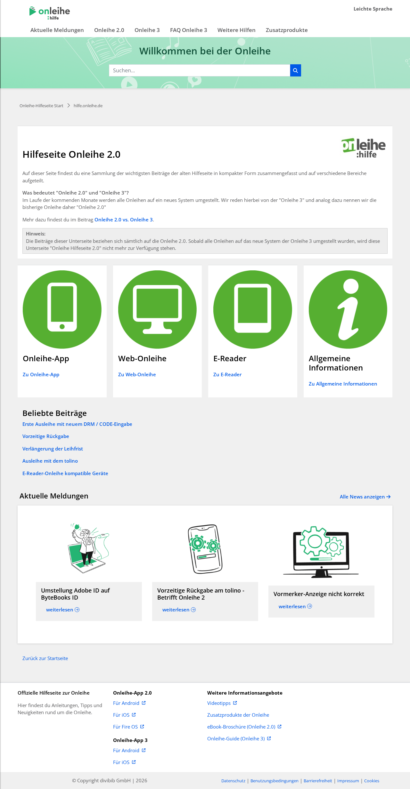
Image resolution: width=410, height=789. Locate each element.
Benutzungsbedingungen (274, 781)
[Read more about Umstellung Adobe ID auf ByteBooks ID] (89, 549)
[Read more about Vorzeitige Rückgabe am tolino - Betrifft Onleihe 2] (205, 549)
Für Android (126, 703)
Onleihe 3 (147, 30)
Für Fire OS (125, 727)
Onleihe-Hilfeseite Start (41, 105)
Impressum (348, 781)
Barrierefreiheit (318, 781)
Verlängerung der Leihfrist (52, 448)
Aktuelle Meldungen (57, 30)
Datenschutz (233, 781)
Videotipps (219, 703)
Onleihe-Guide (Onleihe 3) (236, 739)
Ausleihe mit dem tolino (50, 461)
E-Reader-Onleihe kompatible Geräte (65, 473)
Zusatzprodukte (287, 30)
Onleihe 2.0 (109, 30)
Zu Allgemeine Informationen (343, 383)
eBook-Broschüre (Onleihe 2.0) (241, 727)
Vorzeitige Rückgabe (45, 436)
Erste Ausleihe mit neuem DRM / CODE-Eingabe (77, 424)
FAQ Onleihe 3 (188, 30)
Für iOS (121, 715)
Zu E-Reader (227, 374)
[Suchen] (295, 70)
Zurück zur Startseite (45, 658)
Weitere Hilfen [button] (236, 30)
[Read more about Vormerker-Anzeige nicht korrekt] (321, 552)
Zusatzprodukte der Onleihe (238, 715)
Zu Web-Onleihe (137, 374)
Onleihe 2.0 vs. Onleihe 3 (123, 219)
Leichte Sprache (373, 8)
